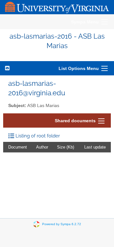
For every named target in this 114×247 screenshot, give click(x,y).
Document (17, 147)
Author (42, 147)
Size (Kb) (65, 147)
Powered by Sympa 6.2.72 (61, 223)
